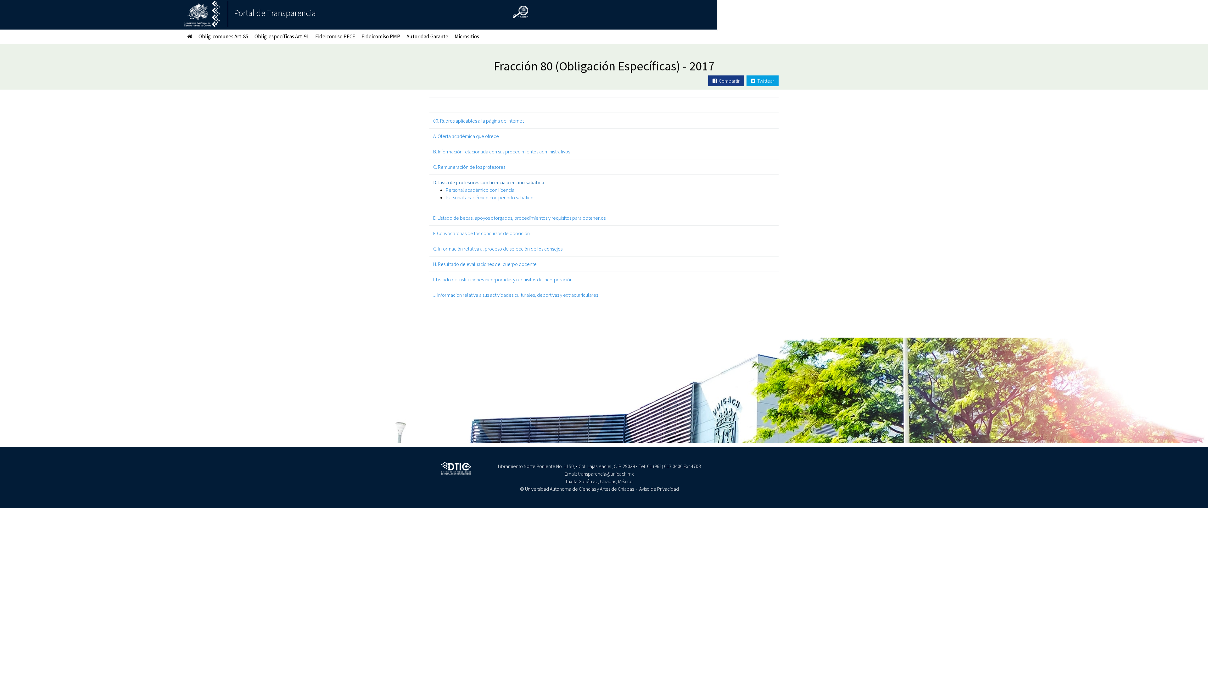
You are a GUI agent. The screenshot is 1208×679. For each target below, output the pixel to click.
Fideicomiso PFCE (335, 36)
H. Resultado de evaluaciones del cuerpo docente (485, 264)
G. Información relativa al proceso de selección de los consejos (497, 249)
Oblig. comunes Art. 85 (223, 36)
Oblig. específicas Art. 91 (281, 36)
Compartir (728, 81)
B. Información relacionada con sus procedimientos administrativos (501, 151)
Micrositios (467, 36)
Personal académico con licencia (480, 190)
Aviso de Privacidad (659, 489)
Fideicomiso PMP (380, 36)
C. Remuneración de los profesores (469, 167)
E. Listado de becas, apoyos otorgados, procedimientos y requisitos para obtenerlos (519, 218)
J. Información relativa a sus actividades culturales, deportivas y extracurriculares (515, 295)
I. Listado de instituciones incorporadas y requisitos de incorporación (503, 279)
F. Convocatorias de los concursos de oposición (481, 233)
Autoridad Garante (427, 36)
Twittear (764, 81)
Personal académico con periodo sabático (490, 197)
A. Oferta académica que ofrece (466, 136)
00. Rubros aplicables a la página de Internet (478, 121)
